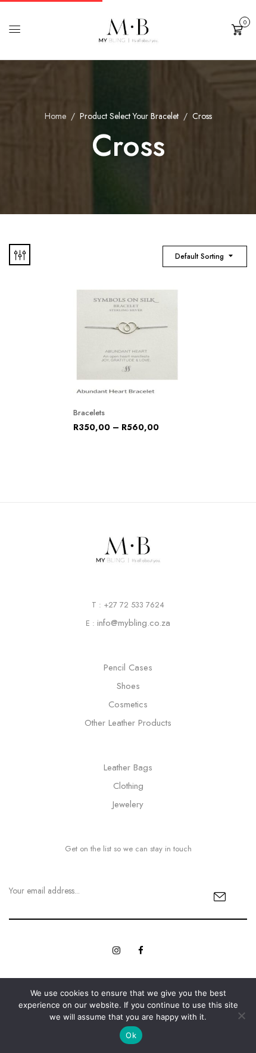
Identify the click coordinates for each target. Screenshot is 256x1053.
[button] (239, 28)
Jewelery (128, 804)
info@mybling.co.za (133, 622)
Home (55, 116)
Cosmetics (128, 704)
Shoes (128, 685)
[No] (241, 1015)
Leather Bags (128, 767)
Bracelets (89, 412)
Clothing (128, 785)
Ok (131, 1035)
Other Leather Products (128, 722)
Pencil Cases (128, 667)
